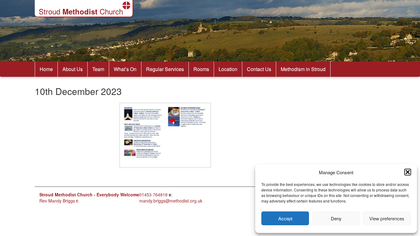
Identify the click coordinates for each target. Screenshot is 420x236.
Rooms (201, 69)
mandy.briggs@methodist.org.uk (170, 201)
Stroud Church (81, 11)
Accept (285, 218)
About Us (72, 69)
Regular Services (165, 69)
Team (98, 69)
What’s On (125, 69)
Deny (336, 218)
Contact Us (259, 69)
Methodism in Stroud (303, 69)
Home (46, 69)
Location (228, 69)
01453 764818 (153, 194)
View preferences (386, 218)
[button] (408, 172)
